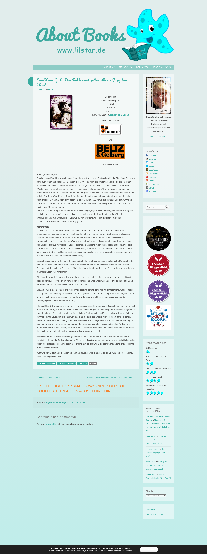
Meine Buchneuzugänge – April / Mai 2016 (158, 452)
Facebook (152, 156)
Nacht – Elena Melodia (48, 378)
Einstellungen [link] (60, 550)
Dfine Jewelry (151, 436)
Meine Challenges (161, 67)
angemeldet (51, 424)
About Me (109, 67)
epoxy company (152, 449)
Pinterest (152, 177)
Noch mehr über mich (158, 137)
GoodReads (153, 170)
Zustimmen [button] (149, 549)
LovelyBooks (153, 174)
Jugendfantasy (83, 363)
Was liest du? (153, 184)
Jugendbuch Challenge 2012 (66, 363)
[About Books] (103, 63)
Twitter (151, 163)
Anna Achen (150, 462)
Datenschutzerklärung (155, 514)
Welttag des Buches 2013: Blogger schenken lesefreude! (156, 465)
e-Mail (151, 188)
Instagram (152, 159)
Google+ (151, 181)
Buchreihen (41, 363)
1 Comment (93, 363)
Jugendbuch (51, 363)
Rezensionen (125, 67)
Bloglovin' (152, 166)
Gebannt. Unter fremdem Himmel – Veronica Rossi (110, 378)
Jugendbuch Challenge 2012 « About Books (65, 402)
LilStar (50, 89)
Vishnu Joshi (150, 475)
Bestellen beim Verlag (119, 115)
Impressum (150, 509)
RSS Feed (152, 192)
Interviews (142, 67)
